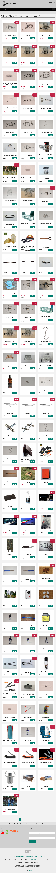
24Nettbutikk (30, 870)
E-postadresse (32, 831)
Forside (2, 12)
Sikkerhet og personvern (32, 856)
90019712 (33, 859)
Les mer (24, 867)
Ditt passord (31, 836)
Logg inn (38, 823)
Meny (4, 9)
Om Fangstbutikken (24, 823)
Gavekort (32, 823)
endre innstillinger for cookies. (33, 867)
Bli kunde (16, 823)
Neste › (34, 819)
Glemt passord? (52, 841)
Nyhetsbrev (42, 856)
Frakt (13, 856)
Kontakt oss (44, 823)
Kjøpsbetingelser (20, 856)
